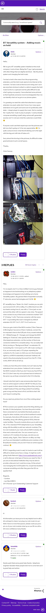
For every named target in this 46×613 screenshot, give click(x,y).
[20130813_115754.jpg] (23, 166)
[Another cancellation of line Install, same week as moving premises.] (43, 265)
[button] (5, 255)
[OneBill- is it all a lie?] (39, 265)
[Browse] (2, 8)
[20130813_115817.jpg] (23, 189)
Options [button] (40, 35)
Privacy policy (6, 605)
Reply (23, 254)
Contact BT (6, 603)
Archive (6, 35)
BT (42, 609)
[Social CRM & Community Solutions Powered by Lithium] (39, 590)
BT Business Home (2, 3)
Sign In (42, 9)
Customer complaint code (30, 605)
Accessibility (16, 605)
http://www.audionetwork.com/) (30, 455)
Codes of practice (33, 603)
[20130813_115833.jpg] (23, 211)
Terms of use (22, 603)
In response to (18, 506)
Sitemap (13, 603)
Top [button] (3, 589)
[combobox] (23, 22)
